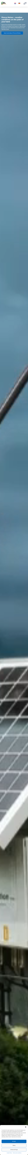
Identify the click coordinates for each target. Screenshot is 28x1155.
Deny (14, 1145)
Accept (14, 1141)
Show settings (14, 1149)
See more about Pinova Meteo (12, 33)
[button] (25, 1127)
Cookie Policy (9, 1152)
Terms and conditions (17, 1152)
